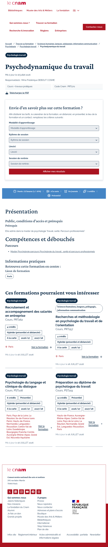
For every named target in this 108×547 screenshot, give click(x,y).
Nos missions (14, 504)
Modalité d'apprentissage (22, 122)
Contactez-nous (94, 27)
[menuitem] (15, 10)
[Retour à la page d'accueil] (16, 3)
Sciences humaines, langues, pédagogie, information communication (67, 44)
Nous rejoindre (44, 504)
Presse (40, 501)
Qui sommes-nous (17, 497)
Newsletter (95, 534)
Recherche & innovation (21, 30)
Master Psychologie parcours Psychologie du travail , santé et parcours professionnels (53, 251)
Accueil (8, 44)
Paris (9, 276)
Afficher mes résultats (54, 171)
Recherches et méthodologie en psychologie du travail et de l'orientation (79, 321)
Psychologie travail (28, 46)
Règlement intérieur (27, 534)
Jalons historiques (16, 501)
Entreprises (61, 30)
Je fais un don (14, 513)
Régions (44, 30)
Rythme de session (18, 134)
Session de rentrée (18, 158)
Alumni (11, 510)
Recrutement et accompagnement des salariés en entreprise (28, 311)
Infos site (12, 534)
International (43, 523)
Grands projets (15, 516)
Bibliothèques (44, 520)
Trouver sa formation (46, 23)
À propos (41, 497)
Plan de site (42, 529)
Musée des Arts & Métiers (49, 516)
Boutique (41, 513)
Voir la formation (39, 347)
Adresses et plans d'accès (50, 510)
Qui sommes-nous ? (19, 23)
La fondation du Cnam (18, 507)
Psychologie (10, 46)
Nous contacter (45, 507)
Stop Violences (44, 526)
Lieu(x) (12, 146)
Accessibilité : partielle (77, 534)
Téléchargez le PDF (19, 93)
